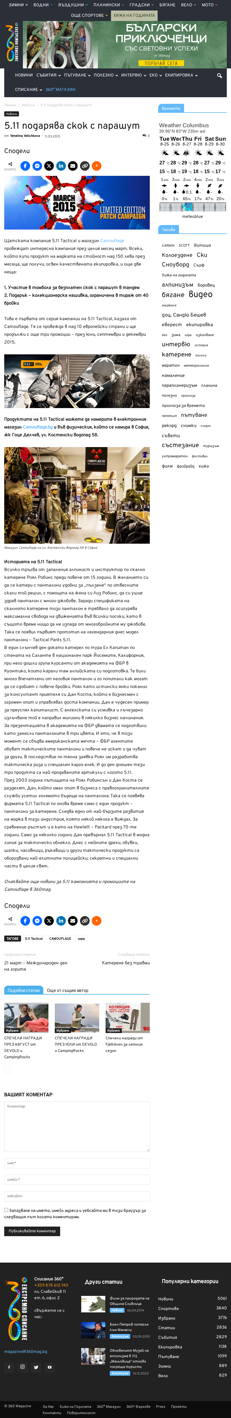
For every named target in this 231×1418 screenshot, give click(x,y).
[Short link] (85, 166)
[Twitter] (36, 1368)
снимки (188, 426)
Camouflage (112, 241)
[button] (219, 75)
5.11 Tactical (34, 939)
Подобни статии (24, 990)
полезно (169, 395)
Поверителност (81, 1413)
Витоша (202, 245)
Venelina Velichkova (25, 136)
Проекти (179, 1406)
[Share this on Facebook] (25, 166)
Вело (186, 5)
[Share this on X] (49, 166)
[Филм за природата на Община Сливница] (93, 1304)
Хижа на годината (179, 275)
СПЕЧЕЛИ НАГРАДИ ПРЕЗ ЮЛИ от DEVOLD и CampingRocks (76, 1044)
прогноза (188, 396)
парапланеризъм (179, 386)
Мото (208, 5)
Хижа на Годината (134, 15)
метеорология (196, 365)
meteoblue (192, 216)
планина (209, 385)
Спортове (168, 1308)
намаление (173, 376)
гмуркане (169, 305)
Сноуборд (175, 265)
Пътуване (75, 75)
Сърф (199, 265)
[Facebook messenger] (37, 166)
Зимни (16, 5)
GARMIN (168, 246)
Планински (107, 5)
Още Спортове (87, 15)
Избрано (12, 1031)
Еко (153, 75)
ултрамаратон (175, 456)
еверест (172, 325)
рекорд (169, 426)
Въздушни (71, 5)
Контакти (52, 1413)
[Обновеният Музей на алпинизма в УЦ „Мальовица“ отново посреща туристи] (93, 1356)
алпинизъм (177, 285)
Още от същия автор (67, 990)
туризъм (211, 446)
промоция (169, 416)
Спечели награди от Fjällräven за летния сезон (124, 1044)
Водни (41, 5)
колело (201, 355)
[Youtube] (49, 1368)
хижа (204, 466)
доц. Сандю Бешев (184, 315)
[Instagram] (22, 1367)
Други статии (103, 1282)
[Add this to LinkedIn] (61, 166)
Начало (10, 105)
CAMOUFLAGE (60, 939)
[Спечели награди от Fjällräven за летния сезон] (128, 1018)
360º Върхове (138, 1406)
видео (201, 295)
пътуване (194, 415)
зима (175, 335)
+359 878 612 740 (51, 1285)
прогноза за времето (183, 405)
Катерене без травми (126, 963)
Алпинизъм (120, 1336)
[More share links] (96, 166)
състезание (180, 445)
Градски (140, 5)
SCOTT (184, 245)
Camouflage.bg (38, 427)
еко (164, 335)
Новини (24, 75)
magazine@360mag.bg (25, 1351)
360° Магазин (60, 89)
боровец (206, 285)
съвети (171, 436)
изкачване (205, 335)
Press (160, 1406)
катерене (176, 355)
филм (167, 466)
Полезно (104, 75)
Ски (202, 255)
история (201, 345)
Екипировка (179, 75)
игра (81, 939)
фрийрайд (185, 466)
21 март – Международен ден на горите (35, 966)
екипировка (199, 325)
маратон (171, 365)
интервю (176, 345)
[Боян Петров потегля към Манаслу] (93, 1330)
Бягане (167, 5)
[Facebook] (9, 1368)
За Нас (48, 1406)
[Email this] (73, 166)
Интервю (131, 75)
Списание (26, 89)
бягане (173, 295)
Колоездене (177, 255)
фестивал (200, 456)
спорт (206, 426)
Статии (166, 1328)
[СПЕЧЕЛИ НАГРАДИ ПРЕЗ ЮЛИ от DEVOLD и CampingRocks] (77, 1018)
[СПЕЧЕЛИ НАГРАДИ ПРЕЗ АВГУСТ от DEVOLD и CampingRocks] (26, 1018)
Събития (46, 75)
